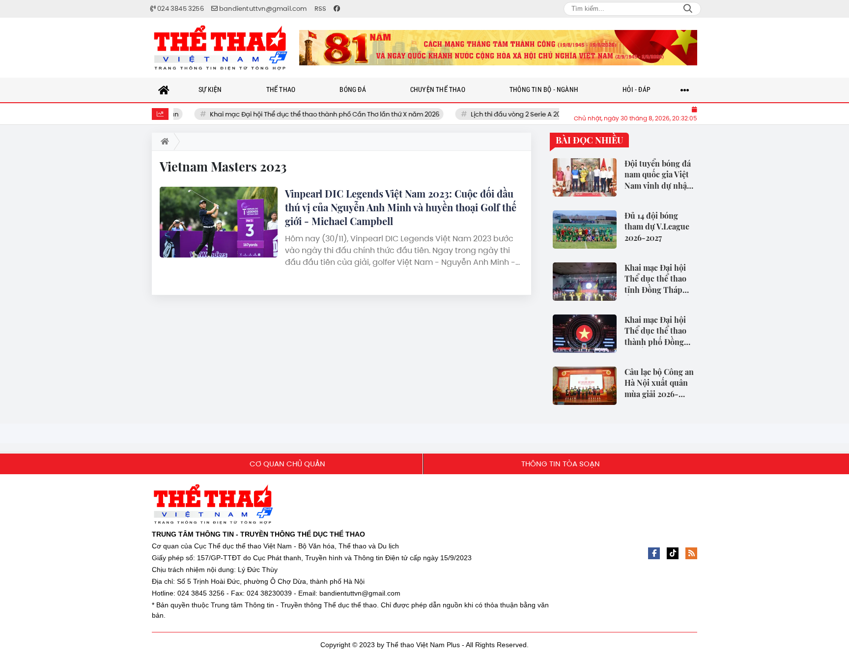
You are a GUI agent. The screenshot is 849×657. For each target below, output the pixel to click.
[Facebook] (654, 553)
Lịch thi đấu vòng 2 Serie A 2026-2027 (516, 114)
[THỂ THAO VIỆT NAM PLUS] (220, 48)
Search (688, 9)
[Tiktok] (673, 553)
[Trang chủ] (164, 90)
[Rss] (691, 553)
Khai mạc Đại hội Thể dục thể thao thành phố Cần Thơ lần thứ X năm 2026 (313, 114)
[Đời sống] (498, 47)
